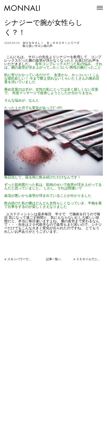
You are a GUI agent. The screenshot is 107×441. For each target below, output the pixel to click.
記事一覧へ (53, 259)
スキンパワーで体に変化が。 (20, 259)
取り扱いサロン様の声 (38, 45)
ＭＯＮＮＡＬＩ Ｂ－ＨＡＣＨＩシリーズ (51, 42)
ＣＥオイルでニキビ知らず (89, 259)
